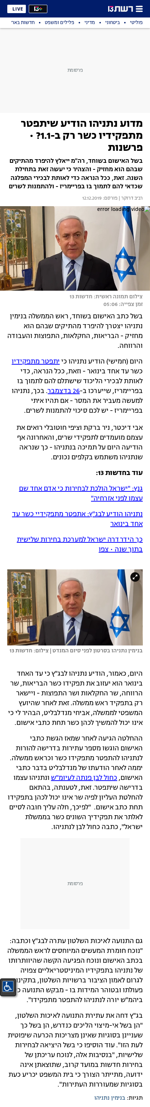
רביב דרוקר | (130, 198)
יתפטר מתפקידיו (36, 361)
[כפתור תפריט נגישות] (8, 986)
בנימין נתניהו (109, 1098)
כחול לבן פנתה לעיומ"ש (84, 778)
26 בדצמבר (64, 391)
